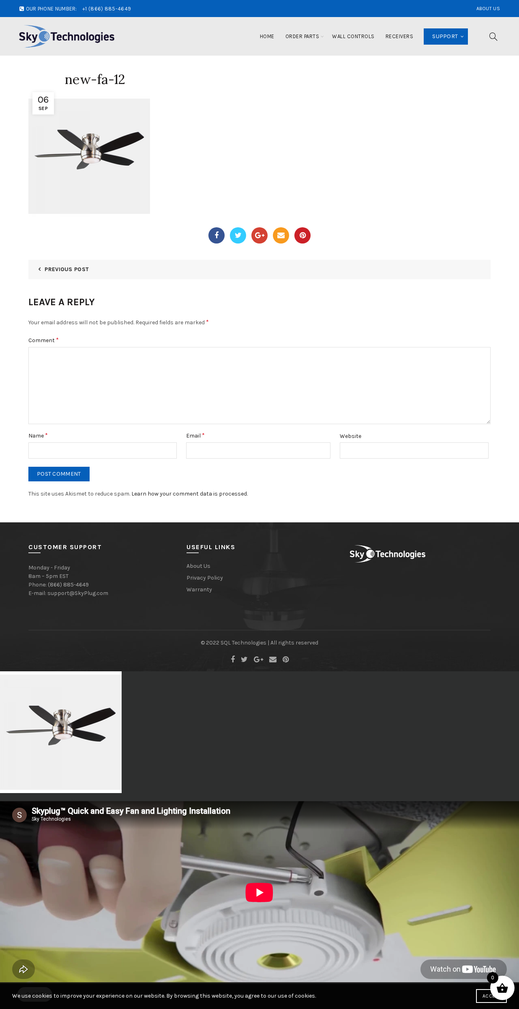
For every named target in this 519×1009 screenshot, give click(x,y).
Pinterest (302, 235)
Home (267, 36)
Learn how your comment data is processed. (189, 493)
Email (281, 235)
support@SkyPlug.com (77, 593)
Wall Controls (353, 36)
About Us (488, 8)
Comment (43, 340)
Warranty (199, 589)
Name (38, 435)
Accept (491, 996)
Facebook (216, 235)
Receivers (400, 36)
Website (350, 436)
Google (259, 235)
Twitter (238, 235)
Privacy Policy (205, 577)
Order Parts (302, 36)
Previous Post (67, 269)
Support (445, 36)
